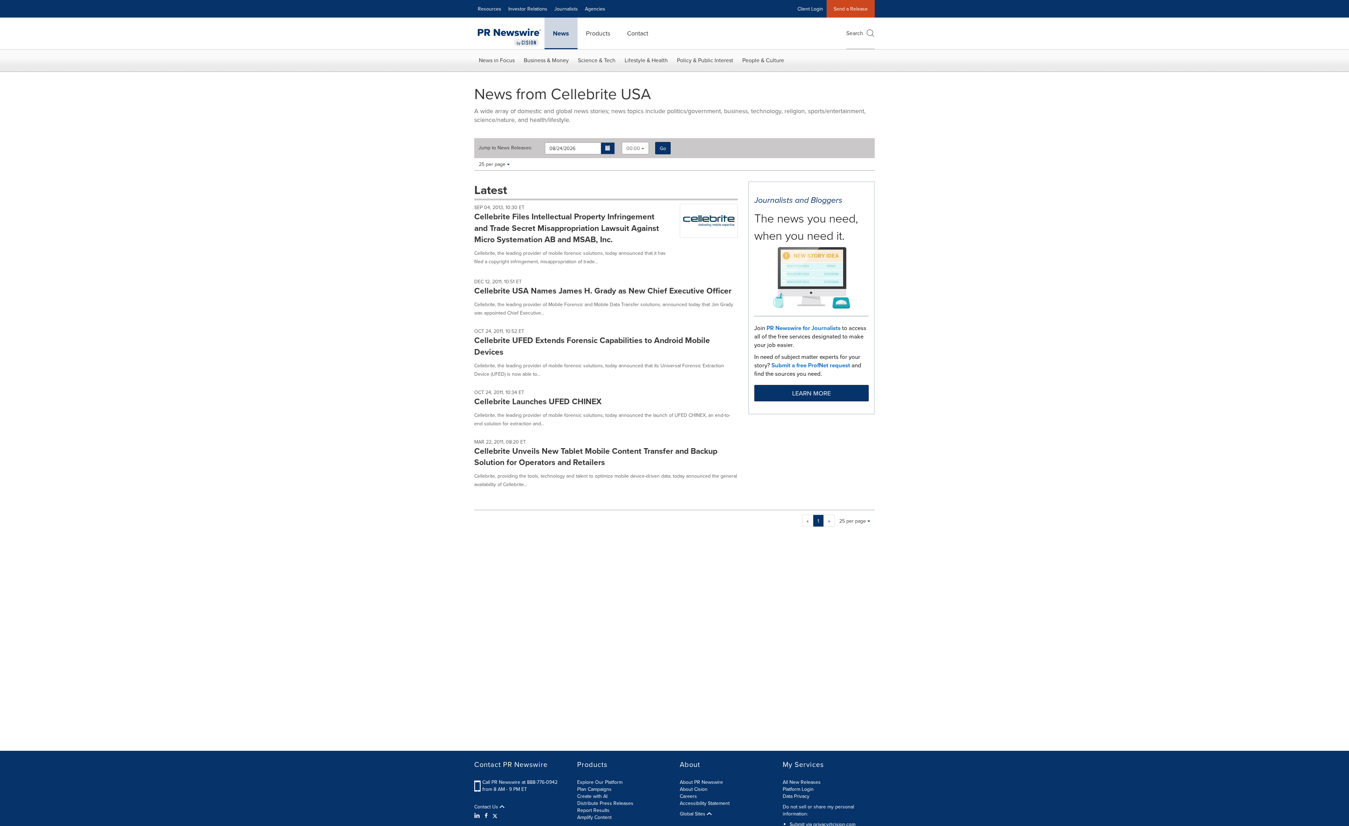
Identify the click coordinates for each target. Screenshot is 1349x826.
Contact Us (487, 806)
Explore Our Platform (600, 782)
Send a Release (851, 8)
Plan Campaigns (594, 789)
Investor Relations (527, 8)
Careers (688, 796)
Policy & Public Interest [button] (705, 60)
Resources (489, 8)
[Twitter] (495, 815)
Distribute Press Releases (605, 803)
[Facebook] (486, 815)
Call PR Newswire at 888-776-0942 (520, 782)
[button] (608, 148)
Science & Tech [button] (596, 60)
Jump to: (505, 147)
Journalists (566, 8)
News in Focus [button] (497, 60)
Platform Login (798, 789)
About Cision (694, 789)
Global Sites (693, 813)
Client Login (810, 8)
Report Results (593, 810)
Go (663, 148)
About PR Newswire (701, 782)
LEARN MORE (811, 393)
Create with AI (592, 796)
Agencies (595, 8)
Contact (637, 33)
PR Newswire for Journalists (804, 328)
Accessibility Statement (705, 803)
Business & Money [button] (546, 60)
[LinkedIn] (478, 815)
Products (598, 33)
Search (854, 33)
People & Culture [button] (763, 60)
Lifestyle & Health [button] (646, 60)
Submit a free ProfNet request (810, 365)
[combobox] (635, 148)
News (561, 33)
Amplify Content (594, 817)
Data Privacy (796, 796)
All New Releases (802, 782)
